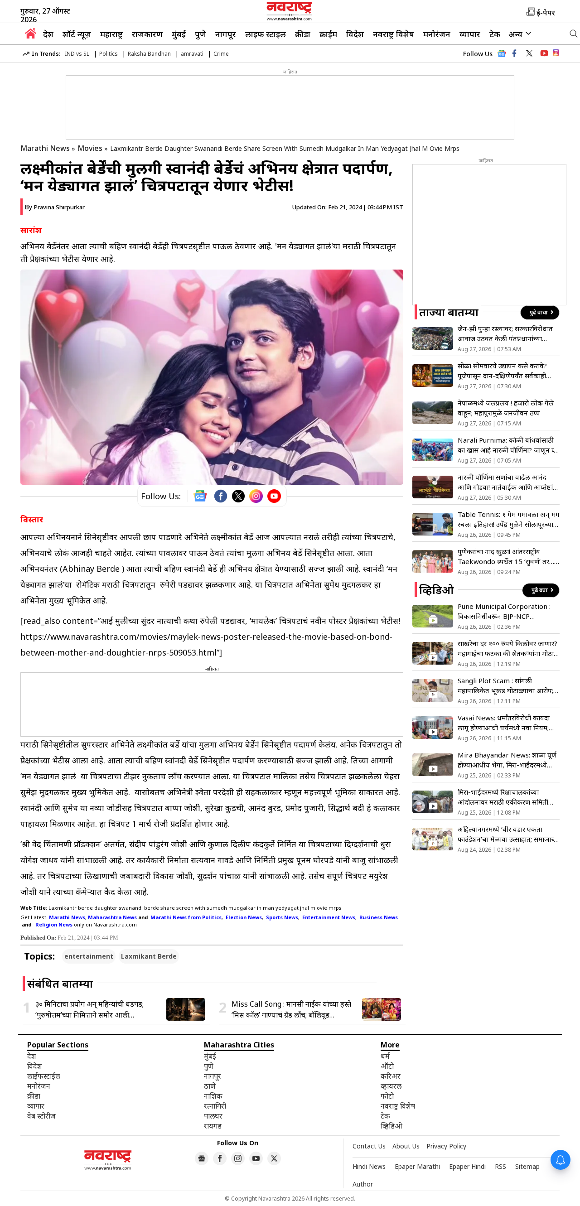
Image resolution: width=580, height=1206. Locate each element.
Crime (221, 54)
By (55, 207)
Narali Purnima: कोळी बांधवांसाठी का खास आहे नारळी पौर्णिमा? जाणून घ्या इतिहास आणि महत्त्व (509, 445)
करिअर (391, 1076)
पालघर (213, 1116)
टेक (494, 34)
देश (48, 34)
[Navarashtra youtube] (544, 53)
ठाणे (210, 1086)
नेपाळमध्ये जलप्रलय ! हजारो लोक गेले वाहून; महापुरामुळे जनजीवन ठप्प (506, 407)
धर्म (385, 1056)
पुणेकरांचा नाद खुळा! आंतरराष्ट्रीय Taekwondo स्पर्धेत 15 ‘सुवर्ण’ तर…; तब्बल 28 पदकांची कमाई (507, 556)
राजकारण (147, 34)
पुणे (200, 34)
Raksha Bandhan (149, 54)
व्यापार (469, 34)
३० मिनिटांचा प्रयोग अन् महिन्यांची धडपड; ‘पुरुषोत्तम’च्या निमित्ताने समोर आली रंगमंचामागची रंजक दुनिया (89, 1009)
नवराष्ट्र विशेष (393, 34)
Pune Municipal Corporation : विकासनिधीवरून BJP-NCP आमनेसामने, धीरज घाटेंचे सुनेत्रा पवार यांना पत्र (504, 611)
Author (363, 1184)
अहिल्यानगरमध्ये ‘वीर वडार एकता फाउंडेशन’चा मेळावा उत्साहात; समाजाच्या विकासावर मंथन (509, 834)
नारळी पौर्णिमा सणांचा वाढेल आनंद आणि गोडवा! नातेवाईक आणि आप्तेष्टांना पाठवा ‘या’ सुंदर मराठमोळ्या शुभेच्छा (508, 482)
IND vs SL (77, 54)
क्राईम (328, 34)
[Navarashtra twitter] (529, 53)
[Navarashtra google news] (201, 1158)
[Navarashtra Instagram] (556, 54)
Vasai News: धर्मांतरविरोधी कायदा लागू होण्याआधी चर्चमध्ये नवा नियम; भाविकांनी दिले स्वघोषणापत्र (504, 723)
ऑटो (387, 1066)
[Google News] (501, 56)
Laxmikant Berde (149, 956)
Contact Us (369, 1146)
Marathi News (45, 148)
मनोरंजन (436, 34)
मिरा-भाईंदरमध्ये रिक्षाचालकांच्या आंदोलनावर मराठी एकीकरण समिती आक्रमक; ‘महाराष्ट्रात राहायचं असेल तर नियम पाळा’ (506, 797)
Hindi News (369, 1166)
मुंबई (179, 34)
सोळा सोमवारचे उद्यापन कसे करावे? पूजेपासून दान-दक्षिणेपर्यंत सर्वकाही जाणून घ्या (502, 371)
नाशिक (213, 1096)
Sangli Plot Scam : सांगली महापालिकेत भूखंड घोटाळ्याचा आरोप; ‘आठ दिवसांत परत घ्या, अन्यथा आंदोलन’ (505, 685)
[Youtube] (274, 496)
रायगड (213, 1126)
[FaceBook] (221, 496)
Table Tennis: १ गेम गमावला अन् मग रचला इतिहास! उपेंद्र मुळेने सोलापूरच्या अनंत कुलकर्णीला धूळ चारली (509, 519)
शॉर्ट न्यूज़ (77, 34)
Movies (89, 148)
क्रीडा (302, 34)
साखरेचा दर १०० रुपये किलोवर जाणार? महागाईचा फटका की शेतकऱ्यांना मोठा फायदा (507, 648)
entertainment (88, 956)
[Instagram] (256, 496)
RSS (500, 1166)
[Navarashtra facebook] (514, 53)
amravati (192, 54)
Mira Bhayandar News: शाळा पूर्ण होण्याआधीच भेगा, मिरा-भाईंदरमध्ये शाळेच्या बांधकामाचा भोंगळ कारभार (507, 760)
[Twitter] (238, 496)
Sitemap (527, 1166)
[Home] (30, 35)
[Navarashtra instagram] (238, 1158)
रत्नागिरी (215, 1106)
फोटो (387, 1096)
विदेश (355, 34)
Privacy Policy (446, 1146)
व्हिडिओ (391, 1126)
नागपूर (225, 34)
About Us (406, 1146)
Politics (108, 54)
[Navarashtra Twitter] (274, 1158)
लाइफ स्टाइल (265, 34)
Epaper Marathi (417, 1166)
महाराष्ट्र (111, 34)
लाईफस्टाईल (43, 1076)
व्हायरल (391, 1086)
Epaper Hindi (467, 1166)
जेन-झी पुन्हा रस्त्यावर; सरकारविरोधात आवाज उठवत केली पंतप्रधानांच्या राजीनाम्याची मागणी (505, 333)
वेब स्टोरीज (41, 1116)
